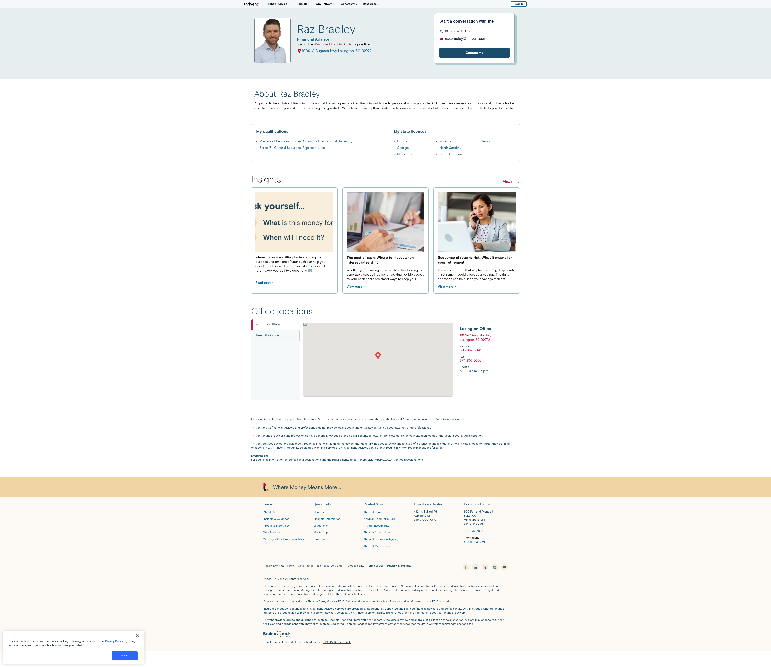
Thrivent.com (363, 612)
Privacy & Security (399, 565)
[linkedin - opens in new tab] (475, 567)
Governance (306, 565)
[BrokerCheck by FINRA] (385, 634)
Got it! (125, 655)
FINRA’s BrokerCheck (389, 612)
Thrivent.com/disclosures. (352, 594)
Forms (291, 565)
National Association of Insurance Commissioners (422, 419)
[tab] (275, 324)
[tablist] (275, 359)
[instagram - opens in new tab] (494, 567)
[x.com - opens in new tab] (485, 567)
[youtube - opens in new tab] (504, 567)
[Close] (137, 635)
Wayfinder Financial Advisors (335, 44)
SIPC (395, 590)
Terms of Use (375, 565)
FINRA (381, 590)
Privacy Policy (114, 641)
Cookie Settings (273, 566)
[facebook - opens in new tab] (465, 567)
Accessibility (356, 565)
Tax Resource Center (330, 565)
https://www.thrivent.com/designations (398, 459)
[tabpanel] (397, 359)
